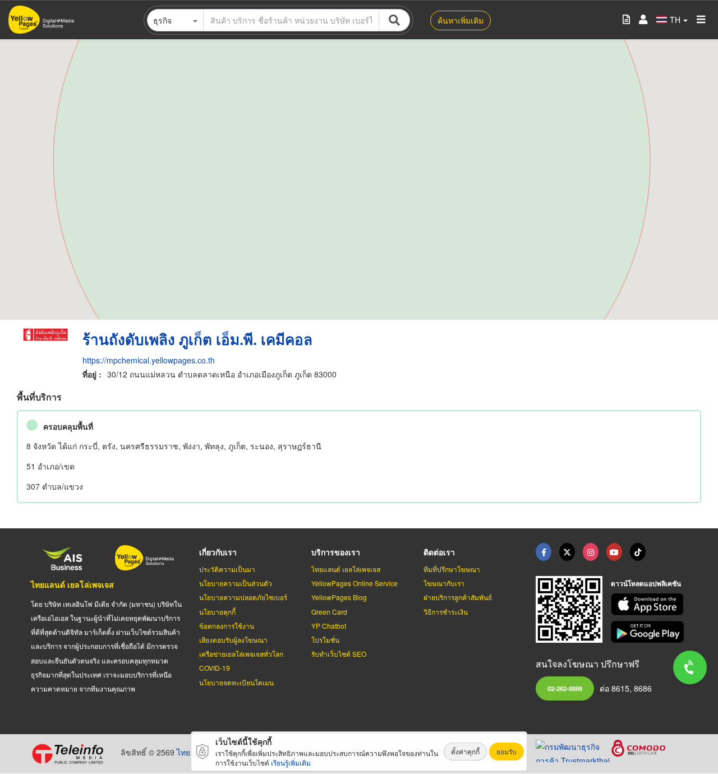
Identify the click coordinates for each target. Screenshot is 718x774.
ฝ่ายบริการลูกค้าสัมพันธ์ (458, 597)
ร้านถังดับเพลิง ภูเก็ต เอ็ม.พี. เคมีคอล (197, 339)
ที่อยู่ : (92, 374)
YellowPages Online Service (354, 583)
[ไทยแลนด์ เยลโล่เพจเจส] (567, 552)
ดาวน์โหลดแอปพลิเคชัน (646, 583)
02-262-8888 (564, 688)
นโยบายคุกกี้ (217, 611)
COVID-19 (214, 667)
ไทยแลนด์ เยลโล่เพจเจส (72, 584)
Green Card (329, 611)
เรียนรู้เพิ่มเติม (291, 762)
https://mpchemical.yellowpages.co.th (148, 360)
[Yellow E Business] (543, 552)
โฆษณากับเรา (444, 583)
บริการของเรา (335, 552)
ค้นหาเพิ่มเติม (461, 20)
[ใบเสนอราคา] (626, 20)
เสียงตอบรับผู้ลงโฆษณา (233, 639)
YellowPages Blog (339, 597)
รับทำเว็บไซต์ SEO (338, 653)
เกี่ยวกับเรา (218, 552)
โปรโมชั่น (325, 639)
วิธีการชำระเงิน (446, 611)
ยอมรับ (506, 751)
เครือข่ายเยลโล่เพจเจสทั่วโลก (241, 653)
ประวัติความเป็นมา (227, 569)
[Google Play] (649, 632)
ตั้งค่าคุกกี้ (465, 751)
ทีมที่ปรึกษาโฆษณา (452, 569)
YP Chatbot (328, 625)
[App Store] (649, 604)
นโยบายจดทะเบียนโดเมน (236, 682)
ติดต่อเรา (439, 552)
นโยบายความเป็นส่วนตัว (235, 583)
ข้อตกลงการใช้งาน (226, 625)
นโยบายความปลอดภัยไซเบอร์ (243, 597)
